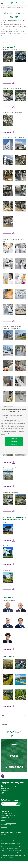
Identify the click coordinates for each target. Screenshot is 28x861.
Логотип (4, 724)
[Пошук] (23, 3)
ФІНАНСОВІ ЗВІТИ (14, 767)
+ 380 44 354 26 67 (9, 824)
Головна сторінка (5, 7)
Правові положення (6, 840)
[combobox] (11, 804)
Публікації (5, 720)
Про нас (14, 744)
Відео (3, 715)
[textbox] (11, 804)
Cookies (15, 840)
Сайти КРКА (4, 835)
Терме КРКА (18, 832)
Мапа (18, 843)
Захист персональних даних (8, 843)
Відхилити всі (14, 444)
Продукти (14, 756)
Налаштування (14, 441)
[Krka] (15, 3)
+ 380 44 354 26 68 (11, 823)
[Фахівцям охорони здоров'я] (26, 3)
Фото (3, 42)
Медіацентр (13, 7)
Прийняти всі (14, 438)
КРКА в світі (4, 827)
